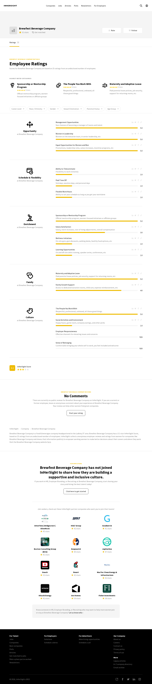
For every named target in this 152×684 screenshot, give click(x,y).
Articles (68, 6)
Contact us (118, 646)
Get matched (40, 32)
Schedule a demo (51, 642)
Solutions (48, 639)
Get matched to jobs (18, 656)
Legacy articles (120, 661)
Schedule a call (85, 642)
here (49, 442)
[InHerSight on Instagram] (139, 679)
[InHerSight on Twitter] (128, 679)
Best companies (16, 646)
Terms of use (119, 652)
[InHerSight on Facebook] (122, 679)
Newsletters (86, 6)
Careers (117, 642)
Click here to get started (76, 491)
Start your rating (76, 413)
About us (117, 639)
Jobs (60, 6)
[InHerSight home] (10, 6)
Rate (113, 30)
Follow (134, 30)
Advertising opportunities (89, 639)
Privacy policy (119, 649)
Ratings (14, 42)
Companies (50, 6)
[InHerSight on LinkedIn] (134, 679)
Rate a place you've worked (20, 659)
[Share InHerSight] (117, 679)
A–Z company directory (123, 664)
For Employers (100, 6)
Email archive (119, 667)
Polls (76, 6)
